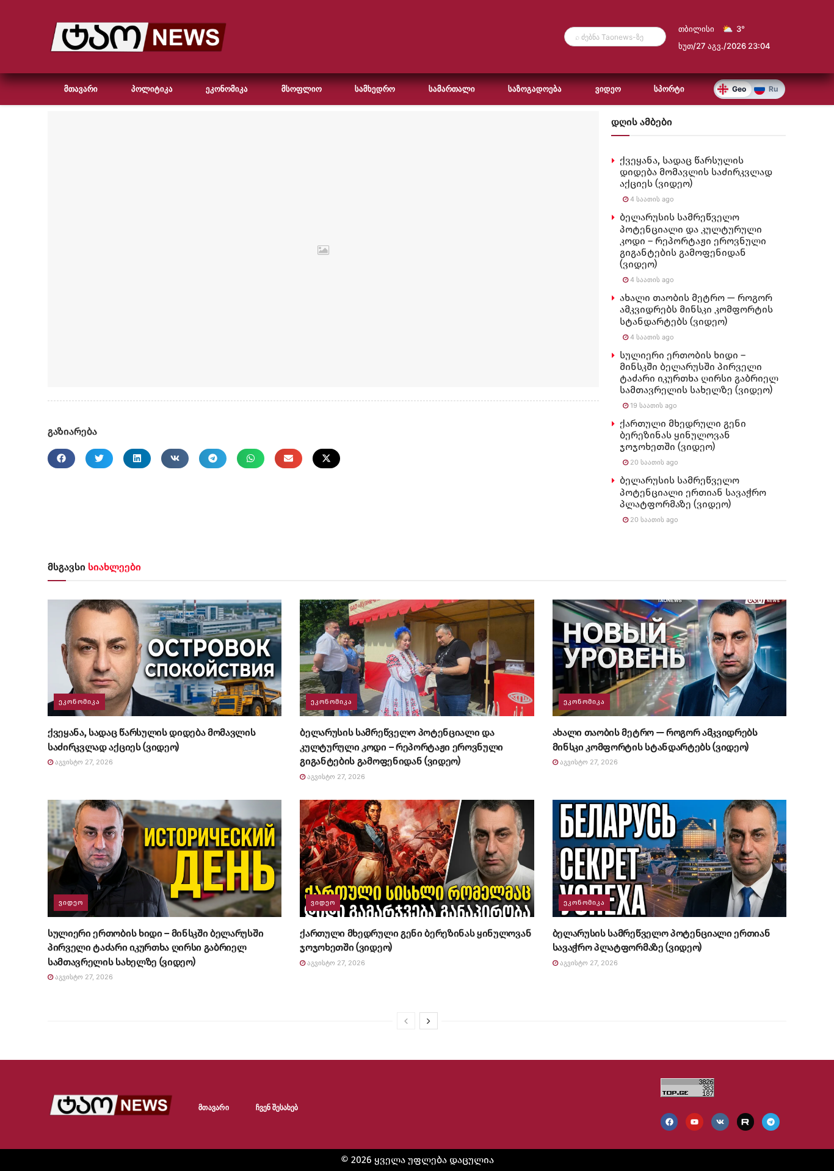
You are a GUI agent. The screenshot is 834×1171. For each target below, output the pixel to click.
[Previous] (406, 1020)
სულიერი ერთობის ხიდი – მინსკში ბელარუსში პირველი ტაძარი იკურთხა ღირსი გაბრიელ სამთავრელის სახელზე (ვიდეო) (699, 372)
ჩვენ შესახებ (277, 1107)
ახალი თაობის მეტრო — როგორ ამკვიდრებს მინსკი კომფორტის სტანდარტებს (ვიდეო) (696, 309)
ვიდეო (608, 88)
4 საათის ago (651, 199)
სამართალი (452, 88)
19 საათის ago (652, 405)
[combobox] (615, 36)
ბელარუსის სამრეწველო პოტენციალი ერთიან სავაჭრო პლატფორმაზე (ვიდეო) (693, 491)
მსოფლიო (301, 88)
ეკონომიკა (227, 88)
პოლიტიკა (152, 88)
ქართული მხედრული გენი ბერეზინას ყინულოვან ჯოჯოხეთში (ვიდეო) (683, 435)
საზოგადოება (535, 88)
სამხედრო (375, 88)
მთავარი (81, 88)
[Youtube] (694, 1122)
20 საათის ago (653, 462)
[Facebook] (669, 1122)
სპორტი (669, 88)
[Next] (428, 1020)
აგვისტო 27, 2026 (83, 762)
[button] (61, 458)
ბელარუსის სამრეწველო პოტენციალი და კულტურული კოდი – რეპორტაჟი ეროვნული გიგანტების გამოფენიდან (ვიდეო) (693, 240)
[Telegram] (771, 1122)
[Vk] (720, 1122)
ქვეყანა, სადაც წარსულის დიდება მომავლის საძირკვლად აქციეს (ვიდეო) (696, 171)
